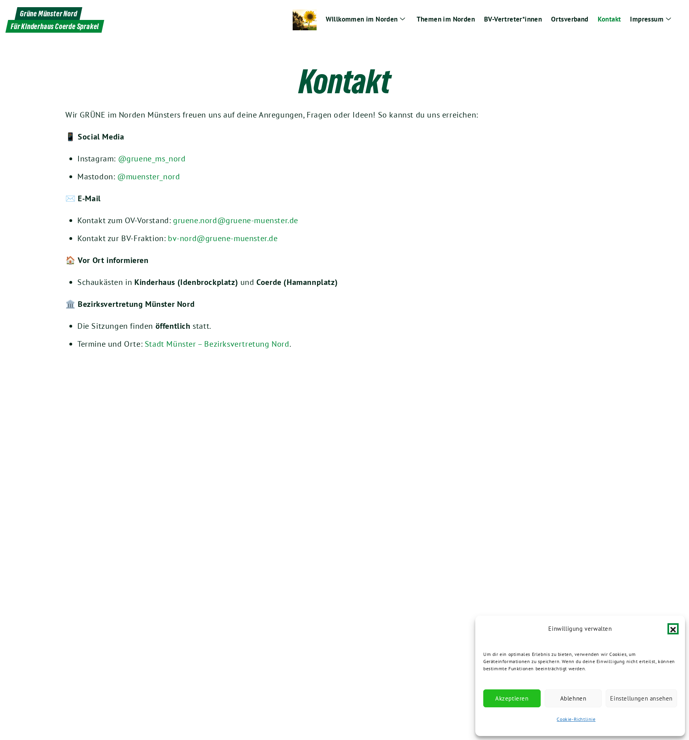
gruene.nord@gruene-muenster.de (235, 220)
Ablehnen (573, 698)
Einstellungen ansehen (641, 698)
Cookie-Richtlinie (576, 719)
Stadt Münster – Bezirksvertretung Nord (217, 344)
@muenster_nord (148, 176)
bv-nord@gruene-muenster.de (223, 238)
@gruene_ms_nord (152, 158)
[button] (673, 629)
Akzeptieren (512, 698)
